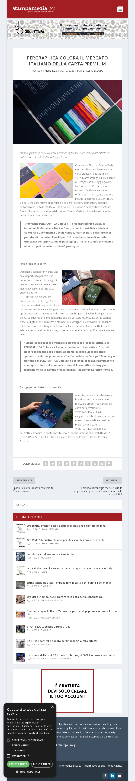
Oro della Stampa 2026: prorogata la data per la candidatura (65, 597)
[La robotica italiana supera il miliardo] (20, 556)
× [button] (52, 707)
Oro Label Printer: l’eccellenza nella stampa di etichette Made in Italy (69, 568)
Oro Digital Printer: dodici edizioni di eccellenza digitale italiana (66, 525)
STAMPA (56, 617)
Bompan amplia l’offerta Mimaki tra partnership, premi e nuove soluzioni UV (72, 612)
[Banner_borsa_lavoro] (67, 711)
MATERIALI (83, 70)
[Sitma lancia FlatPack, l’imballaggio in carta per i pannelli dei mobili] (20, 585)
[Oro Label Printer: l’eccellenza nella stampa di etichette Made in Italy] (20, 570)
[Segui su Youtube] (119, 776)
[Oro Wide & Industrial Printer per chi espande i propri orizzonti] (20, 542)
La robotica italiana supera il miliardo (50, 554)
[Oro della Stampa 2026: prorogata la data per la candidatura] (20, 599)
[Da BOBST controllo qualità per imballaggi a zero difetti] (20, 643)
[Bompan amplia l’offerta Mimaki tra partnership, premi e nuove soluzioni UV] (20, 613)
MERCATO (97, 70)
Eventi (45, 529)
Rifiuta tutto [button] (42, 764)
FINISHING (46, 586)
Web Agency (115, 765)
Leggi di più (43, 733)
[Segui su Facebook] (105, 776)
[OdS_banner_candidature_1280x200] (67, 38)
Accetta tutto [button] (18, 764)
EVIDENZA (46, 600)
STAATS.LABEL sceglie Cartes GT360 (48, 626)
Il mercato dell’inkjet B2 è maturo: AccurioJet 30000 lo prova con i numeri (72, 655)
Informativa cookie (94, 765)
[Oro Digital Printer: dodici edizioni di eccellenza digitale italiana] (20, 528)
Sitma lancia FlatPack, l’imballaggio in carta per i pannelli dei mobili (69, 582)
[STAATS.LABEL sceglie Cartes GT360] (20, 629)
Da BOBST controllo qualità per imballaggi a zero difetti (62, 641)
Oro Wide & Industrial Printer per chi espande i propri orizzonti (65, 540)
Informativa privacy (70, 765)
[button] (30, 772)
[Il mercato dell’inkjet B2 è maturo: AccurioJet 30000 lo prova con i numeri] (20, 657)
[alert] (30, 740)
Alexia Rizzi (51, 70)
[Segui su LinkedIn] (112, 776)
